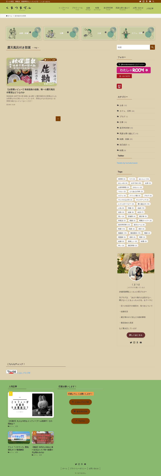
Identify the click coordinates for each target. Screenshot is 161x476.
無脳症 (122, 233)
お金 (123, 105)
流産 (132, 229)
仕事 (123, 122)
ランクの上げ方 (125, 199)
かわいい (137, 187)
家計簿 (143, 216)
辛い (121, 245)
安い (121, 216)
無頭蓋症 (135, 233)
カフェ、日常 (127, 110)
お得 (148, 183)
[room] (146, 1)
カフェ (122, 195)
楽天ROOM (126, 127)
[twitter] (140, 1)
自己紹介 (125, 144)
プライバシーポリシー (78, 468)
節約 (132, 237)
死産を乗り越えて (129, 133)
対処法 (122, 220)
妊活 (140, 212)
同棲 (131, 208)
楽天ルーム (139, 224)
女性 (121, 212)
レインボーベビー (126, 204)
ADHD (121, 179)
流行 (141, 229)
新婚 (132, 220)
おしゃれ (122, 183)
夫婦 (141, 208)
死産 (121, 229)
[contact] (150, 1)
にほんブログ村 (23, 372)
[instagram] (143, 1)
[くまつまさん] (18, 8)
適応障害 (132, 245)
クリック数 (135, 195)
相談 (147, 233)
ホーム (64, 468)
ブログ (124, 116)
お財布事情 (123, 187)
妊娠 (131, 212)
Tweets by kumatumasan (127, 162)
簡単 (142, 237)
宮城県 (131, 216)
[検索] (153, 1)
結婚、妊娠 (126, 139)
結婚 (121, 241)
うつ (132, 179)
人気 (121, 208)
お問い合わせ (94, 468)
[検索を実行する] (152, 47)
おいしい (144, 179)
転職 (123, 150)
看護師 (122, 237)
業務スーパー (145, 220)
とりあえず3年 (136, 191)
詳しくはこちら (136, 335)
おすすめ (136, 183)
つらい (122, 191)
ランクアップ (142, 199)
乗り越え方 (143, 204)
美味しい (132, 241)
